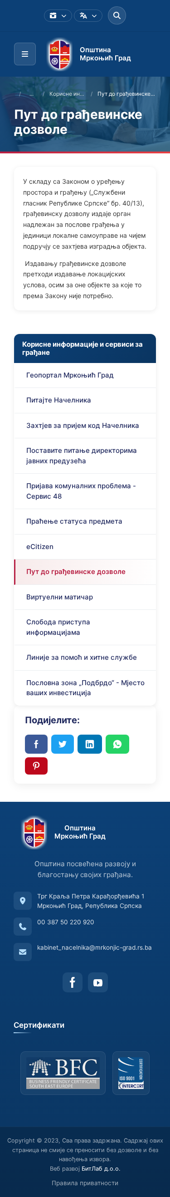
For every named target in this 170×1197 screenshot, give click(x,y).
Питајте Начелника (58, 400)
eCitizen (39, 546)
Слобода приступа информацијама (58, 627)
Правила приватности (85, 1183)
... (31, 93)
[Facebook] (73, 982)
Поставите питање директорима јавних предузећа (81, 455)
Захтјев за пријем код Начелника (82, 425)
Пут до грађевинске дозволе (76, 571)
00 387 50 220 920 (65, 922)
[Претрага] (117, 15)
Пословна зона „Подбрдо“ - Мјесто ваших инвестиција (85, 687)
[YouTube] (98, 982)
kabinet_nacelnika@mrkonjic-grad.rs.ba (94, 947)
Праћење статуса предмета (74, 521)
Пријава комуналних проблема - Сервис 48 (81, 490)
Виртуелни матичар (59, 597)
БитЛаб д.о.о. (101, 1168)
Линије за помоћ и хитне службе (81, 657)
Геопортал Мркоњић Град (70, 375)
